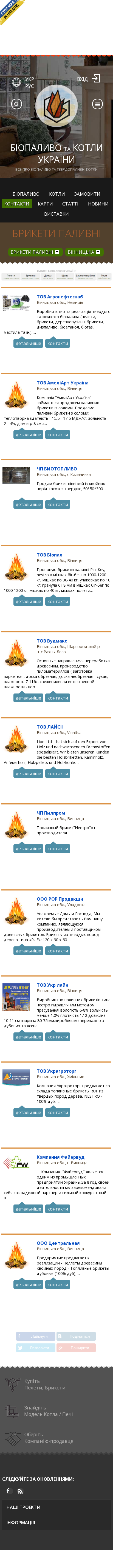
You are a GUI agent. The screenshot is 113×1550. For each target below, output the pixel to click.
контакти (57, 343)
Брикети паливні (56, 233)
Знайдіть (48, 1410)
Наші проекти (23, 1507)
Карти (45, 204)
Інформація (21, 1523)
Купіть (45, 1384)
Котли (57, 194)
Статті (70, 204)
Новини (98, 204)
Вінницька (81, 252)
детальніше (28, 343)
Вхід (82, 79)
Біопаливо (26, 194)
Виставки (56, 214)
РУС (29, 86)
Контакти (16, 204)
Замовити (87, 194)
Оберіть (49, 1437)
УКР (29, 79)
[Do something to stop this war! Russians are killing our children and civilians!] (12, 12)
